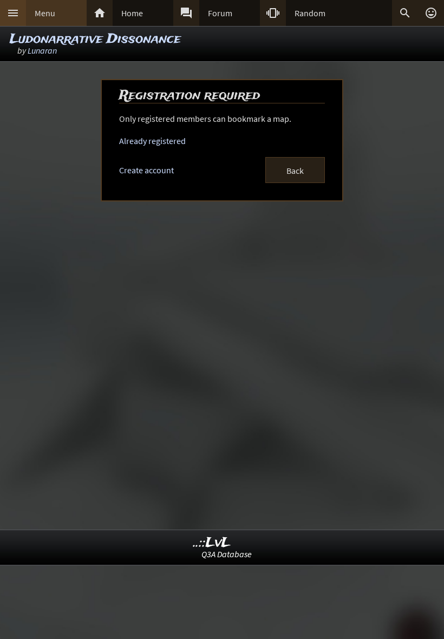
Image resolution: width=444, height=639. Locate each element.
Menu (45, 13)
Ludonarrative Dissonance (95, 39)
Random (310, 13)
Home (132, 13)
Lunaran (42, 50)
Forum (220, 13)
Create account (146, 170)
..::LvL (212, 542)
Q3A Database (226, 554)
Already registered (152, 140)
